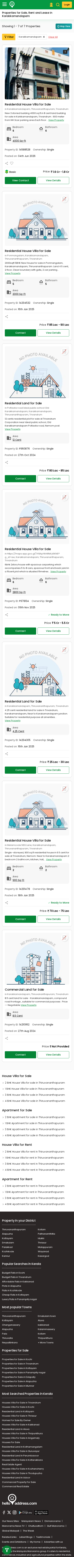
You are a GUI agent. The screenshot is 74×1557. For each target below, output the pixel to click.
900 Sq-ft (18, 880)
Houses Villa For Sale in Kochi (18, 1407)
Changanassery (11, 1325)
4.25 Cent (18, 731)
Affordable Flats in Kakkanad (18, 1281)
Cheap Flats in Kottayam (15, 1294)
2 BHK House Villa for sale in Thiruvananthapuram (35, 1082)
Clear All (53, 37)
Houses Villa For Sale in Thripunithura (22, 1433)
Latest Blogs (26, 1537)
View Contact (20, 180)
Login (67, 4)
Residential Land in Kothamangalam (22, 1446)
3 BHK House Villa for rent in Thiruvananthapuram (35, 1163)
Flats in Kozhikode (12, 1290)
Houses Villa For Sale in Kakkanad (20, 1424)
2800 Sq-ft (19, 592)
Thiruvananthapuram (14, 1229)
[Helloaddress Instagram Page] (14, 1513)
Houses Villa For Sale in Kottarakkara (22, 1460)
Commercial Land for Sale (24, 989)
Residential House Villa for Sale (28, 104)
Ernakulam (8, 1242)
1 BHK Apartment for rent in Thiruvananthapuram (34, 1192)
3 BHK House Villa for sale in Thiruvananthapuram (35, 1095)
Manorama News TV (13, 1526)
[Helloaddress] (12, 4)
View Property (56, 120)
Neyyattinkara (10, 1342)
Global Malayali (11, 1530)
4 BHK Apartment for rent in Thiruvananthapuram (35, 1204)
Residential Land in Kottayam (18, 1411)
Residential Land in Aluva (15, 1429)
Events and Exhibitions (14, 1541)
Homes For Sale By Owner (16, 1420)
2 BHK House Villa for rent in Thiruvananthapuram (35, 1151)
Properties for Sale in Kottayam (19, 1368)
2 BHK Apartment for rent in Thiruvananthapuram (35, 1186)
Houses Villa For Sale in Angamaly (21, 1438)
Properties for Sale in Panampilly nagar (24, 1372)
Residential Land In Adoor (16, 1477)
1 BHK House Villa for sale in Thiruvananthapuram (34, 1089)
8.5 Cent (18, 1015)
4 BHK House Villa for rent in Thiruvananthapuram (35, 1170)
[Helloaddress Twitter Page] (9, 1513)
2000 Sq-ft (19, 294)
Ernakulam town (47, 1316)
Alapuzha (7, 1233)
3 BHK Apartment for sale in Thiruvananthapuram (35, 1129)
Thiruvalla (7, 1338)
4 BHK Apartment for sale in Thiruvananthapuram (35, 1135)
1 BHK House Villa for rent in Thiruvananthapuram (34, 1157)
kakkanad (43, 1325)
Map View (65, 26)
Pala (4, 1333)
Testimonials (43, 1537)
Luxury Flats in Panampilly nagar (19, 1299)
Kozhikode (8, 1251)
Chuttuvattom (36, 1526)
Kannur (6, 1256)
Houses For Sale (11, 1442)
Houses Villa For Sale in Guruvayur (21, 1451)
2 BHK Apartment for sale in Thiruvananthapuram (35, 1117)
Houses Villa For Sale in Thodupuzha (22, 1473)
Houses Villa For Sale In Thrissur (19, 1415)
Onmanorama (52, 1521)
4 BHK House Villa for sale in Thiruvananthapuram (35, 1101)
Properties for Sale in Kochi (17, 1359)
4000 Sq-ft (19, 141)
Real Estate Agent (12, 1464)
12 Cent (17, 440)
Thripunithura (45, 1338)
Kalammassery (46, 1329)
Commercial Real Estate (15, 1486)
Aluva (41, 1320)
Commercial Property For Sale (19, 1482)
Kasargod (43, 1256)
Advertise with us (53, 1541)
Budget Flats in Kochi (13, 1272)
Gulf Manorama (56, 1526)
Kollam (42, 1229)
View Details (53, 180)
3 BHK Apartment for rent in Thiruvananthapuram (35, 1198)
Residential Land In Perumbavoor (20, 1455)
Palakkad (7, 1247)
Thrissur (42, 1242)
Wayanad (43, 1251)
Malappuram (45, 1247)
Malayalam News (31, 1521)
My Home (35, 1541)
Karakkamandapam (30, 36)
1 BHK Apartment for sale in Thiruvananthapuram (34, 1123)
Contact (20, 333)
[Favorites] (11, 163)
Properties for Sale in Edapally (18, 1377)
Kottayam (7, 1238)
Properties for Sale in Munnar (18, 1385)
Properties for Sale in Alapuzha (19, 1381)
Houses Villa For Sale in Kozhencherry (23, 1468)
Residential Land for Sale (23, 403)
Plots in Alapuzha (11, 1286)
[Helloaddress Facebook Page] (4, 1513)
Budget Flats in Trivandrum (16, 1277)
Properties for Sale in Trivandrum (20, 1363)
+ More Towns (46, 1342)
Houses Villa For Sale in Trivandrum (21, 1402)
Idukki (41, 1238)
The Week (28, 1530)
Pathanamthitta (46, 1233)
